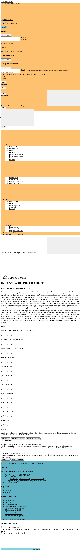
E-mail (23, 70)
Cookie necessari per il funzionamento (14, 453)
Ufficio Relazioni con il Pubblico (16, 506)
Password (24, 40)
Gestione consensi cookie (13, 514)
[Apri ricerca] (63, 98)
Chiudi (3, 82)
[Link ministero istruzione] (10, 4)
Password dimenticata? (8, 43)
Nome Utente (25, 37)
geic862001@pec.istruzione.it (27, 481)
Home (7, 276)
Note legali (8, 502)
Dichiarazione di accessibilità (14, 508)
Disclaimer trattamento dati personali (13, 533)
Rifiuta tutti (18, 438)
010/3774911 (12, 477)
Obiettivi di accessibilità (13, 510)
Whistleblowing (10, 512)
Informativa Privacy (11, 504)
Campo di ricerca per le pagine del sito (13, 253)
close (3, 127)
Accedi (4, 27)
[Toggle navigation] (17, 117)
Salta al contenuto (7, 2)
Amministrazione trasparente (14, 516)
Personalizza (6, 438)
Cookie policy (9, 500)
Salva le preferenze (17, 459)
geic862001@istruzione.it (27, 479)
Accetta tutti (33, 438)
